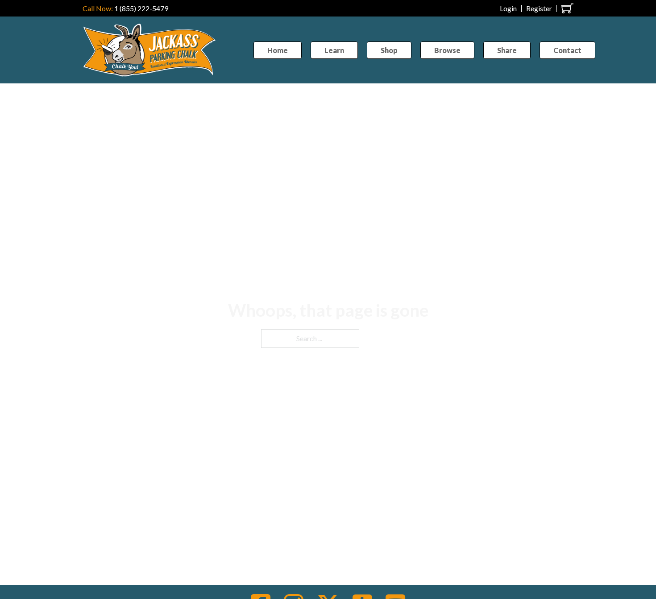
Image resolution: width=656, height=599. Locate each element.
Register (539, 8)
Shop (389, 50)
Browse (447, 50)
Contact (567, 50)
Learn (334, 50)
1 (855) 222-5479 (141, 8)
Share (507, 50)
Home (277, 50)
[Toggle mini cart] (567, 8)
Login (508, 8)
